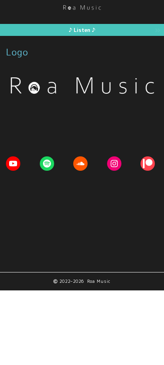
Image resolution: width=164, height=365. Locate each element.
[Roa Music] (82, 6)
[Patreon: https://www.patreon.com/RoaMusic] (148, 163)
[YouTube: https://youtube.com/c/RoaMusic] (13, 163)
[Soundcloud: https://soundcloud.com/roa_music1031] (80, 163)
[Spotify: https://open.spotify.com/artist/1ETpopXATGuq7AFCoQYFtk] (47, 163)
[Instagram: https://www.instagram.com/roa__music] (114, 163)
